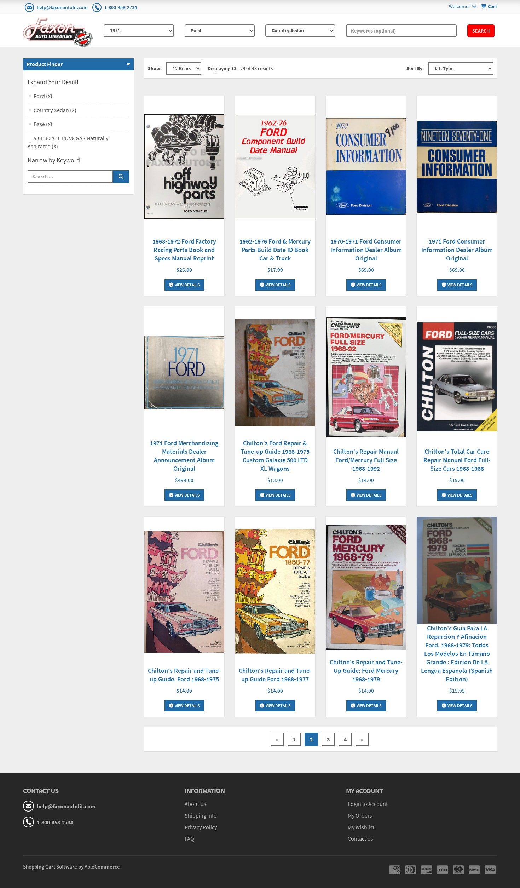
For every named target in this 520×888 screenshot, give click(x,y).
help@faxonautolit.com (62, 7)
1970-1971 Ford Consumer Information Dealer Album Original (366, 249)
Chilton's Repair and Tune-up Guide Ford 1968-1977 (275, 674)
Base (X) (43, 123)
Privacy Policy (201, 827)
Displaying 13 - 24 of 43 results (240, 68)
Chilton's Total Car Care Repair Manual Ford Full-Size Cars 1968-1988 (457, 459)
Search (481, 31)
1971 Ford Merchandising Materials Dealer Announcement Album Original (184, 455)
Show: (155, 68)
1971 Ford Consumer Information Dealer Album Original (457, 249)
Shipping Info (201, 815)
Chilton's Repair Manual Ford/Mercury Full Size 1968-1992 (366, 459)
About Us (195, 803)
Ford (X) (43, 95)
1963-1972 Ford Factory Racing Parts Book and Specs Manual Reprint (184, 249)
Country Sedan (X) (55, 110)
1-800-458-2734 (120, 7)
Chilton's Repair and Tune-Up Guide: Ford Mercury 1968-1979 (366, 670)
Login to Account (368, 803)
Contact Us (360, 838)
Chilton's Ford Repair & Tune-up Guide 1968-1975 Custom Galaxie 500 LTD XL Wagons (275, 455)
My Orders (360, 815)
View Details (187, 284)
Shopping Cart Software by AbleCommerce (71, 866)
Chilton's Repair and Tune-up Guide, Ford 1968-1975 (184, 674)
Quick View (184, 167)
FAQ (189, 838)
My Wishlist (361, 827)
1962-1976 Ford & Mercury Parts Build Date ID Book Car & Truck (275, 249)
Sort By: (415, 68)
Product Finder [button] (45, 64)
